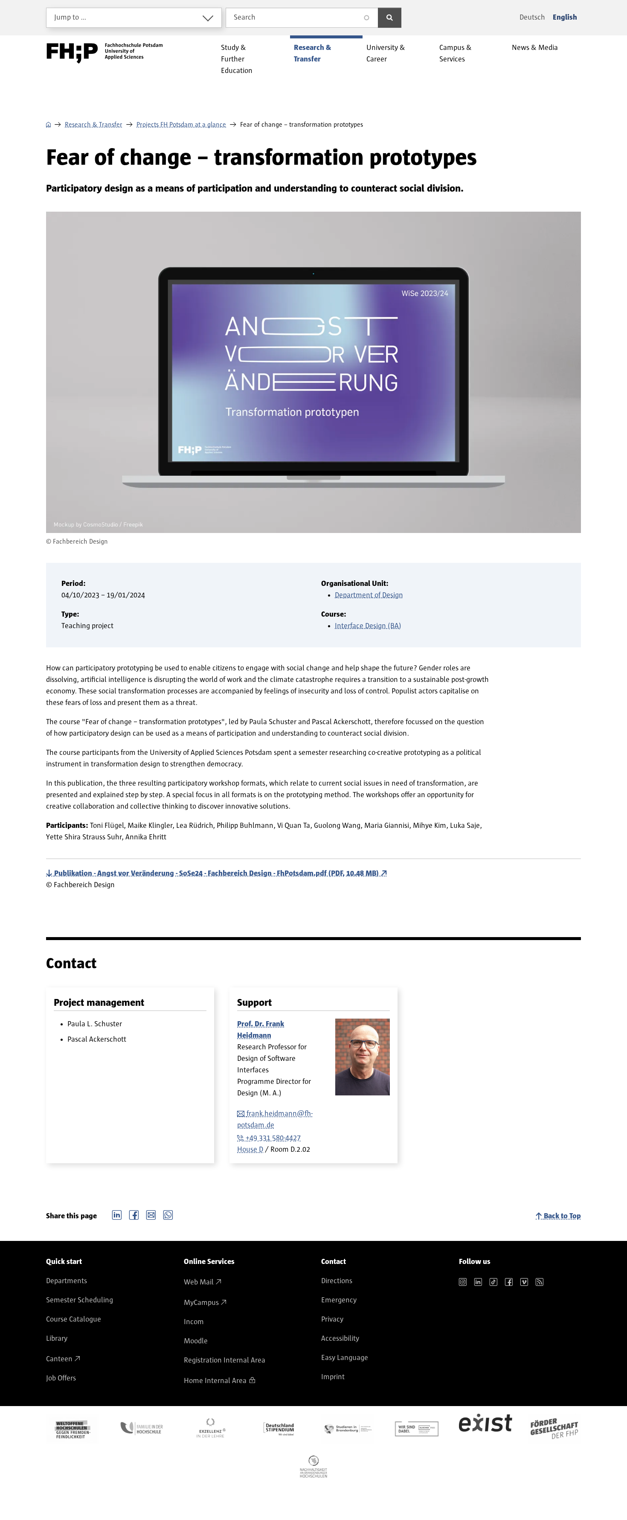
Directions (336, 1281)
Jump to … (70, 17)
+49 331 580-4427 (273, 1138)
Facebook (134, 1214)
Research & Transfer (93, 124)
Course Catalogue (73, 1319)
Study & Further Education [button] (237, 59)
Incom (194, 1322)
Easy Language (344, 1358)
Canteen (59, 1359)
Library (56, 1338)
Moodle (196, 1341)
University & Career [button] (385, 53)
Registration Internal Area (224, 1360)
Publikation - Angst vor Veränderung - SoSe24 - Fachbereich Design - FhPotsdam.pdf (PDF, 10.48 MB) (216, 873)
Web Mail (199, 1282)
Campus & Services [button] (455, 53)
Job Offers (61, 1378)
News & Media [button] (535, 48)
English (565, 17)
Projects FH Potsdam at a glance (181, 124)
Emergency (339, 1300)
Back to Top (562, 1216)
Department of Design (369, 595)
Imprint (333, 1377)
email (151, 1214)
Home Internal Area (215, 1381)
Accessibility (340, 1338)
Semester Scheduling (79, 1300)
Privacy (332, 1319)
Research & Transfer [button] (312, 53)
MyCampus (201, 1303)
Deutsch (532, 17)
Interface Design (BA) (368, 626)
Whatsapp (168, 1214)
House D (250, 1149)
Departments (66, 1281)
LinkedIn (117, 1214)
